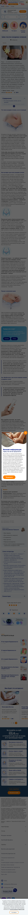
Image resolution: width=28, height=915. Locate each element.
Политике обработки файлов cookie (17, 909)
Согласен (14, 912)
